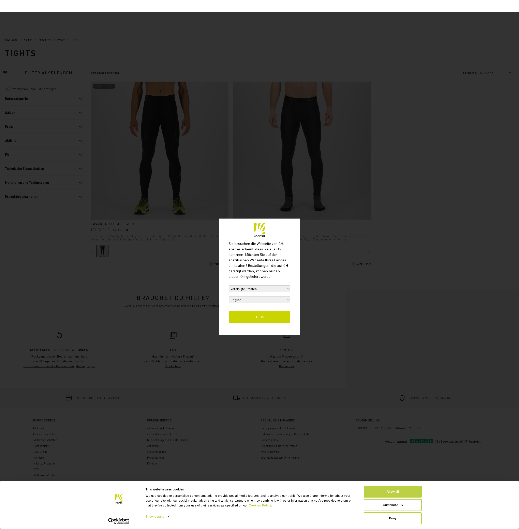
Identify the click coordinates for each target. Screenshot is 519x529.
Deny (392, 518)
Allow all (393, 491)
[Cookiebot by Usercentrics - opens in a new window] (118, 521)
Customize (390, 505)
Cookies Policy (260, 505)
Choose (259, 317)
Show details (155, 516)
